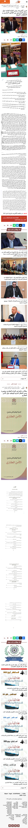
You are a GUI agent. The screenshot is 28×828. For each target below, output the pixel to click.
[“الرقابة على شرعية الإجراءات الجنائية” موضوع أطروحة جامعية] (14, 292)
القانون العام (16, 804)
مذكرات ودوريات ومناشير (23, 806)
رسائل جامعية (25, 819)
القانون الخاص (15, 803)
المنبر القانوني (9, 803)
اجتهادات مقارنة (9, 804)
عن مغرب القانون (11, 814)
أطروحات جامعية (22, 6)
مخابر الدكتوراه (18, 815)
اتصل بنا (12, 819)
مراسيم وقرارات (24, 807)
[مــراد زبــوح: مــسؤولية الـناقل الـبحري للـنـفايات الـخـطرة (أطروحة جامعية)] (14, 316)
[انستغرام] (9, 826)
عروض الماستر (24, 820)
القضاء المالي (9, 807)
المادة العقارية (9, 812)
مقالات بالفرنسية (15, 806)
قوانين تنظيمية (24, 804)
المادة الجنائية (9, 811)
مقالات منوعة (16, 808)
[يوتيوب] (12, 826)
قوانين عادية (25, 805)
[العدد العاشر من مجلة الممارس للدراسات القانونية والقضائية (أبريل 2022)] (14, 680)
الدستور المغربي (24, 803)
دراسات (25, 817)
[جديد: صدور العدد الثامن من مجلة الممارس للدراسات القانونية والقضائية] (14, 727)
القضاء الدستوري (9, 806)
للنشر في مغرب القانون (10, 815)
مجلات (26, 823)
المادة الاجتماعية (9, 808)
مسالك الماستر (18, 816)
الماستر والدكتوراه (18, 814)
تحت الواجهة (22, 388)
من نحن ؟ (12, 816)
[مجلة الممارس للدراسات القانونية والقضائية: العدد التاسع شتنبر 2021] (14, 703)
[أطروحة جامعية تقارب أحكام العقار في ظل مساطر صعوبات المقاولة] (14, 339)
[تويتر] (15, 826)
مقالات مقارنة (15, 805)
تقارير (26, 816)
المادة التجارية (9, 810)
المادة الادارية (9, 809)
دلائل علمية (25, 818)
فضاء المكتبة (25, 814)
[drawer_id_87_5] (26, 1)
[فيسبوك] (18, 826)
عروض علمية (25, 821)
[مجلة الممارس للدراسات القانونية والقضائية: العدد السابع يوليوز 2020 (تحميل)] (14, 750)
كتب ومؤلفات (25, 822)
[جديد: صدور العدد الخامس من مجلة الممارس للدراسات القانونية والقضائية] (14, 774)
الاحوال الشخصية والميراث (7, 805)
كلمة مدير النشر (11, 817)
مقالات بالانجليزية (15, 807)
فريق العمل (12, 818)
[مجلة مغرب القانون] (17, 1)
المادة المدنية (9, 813)
